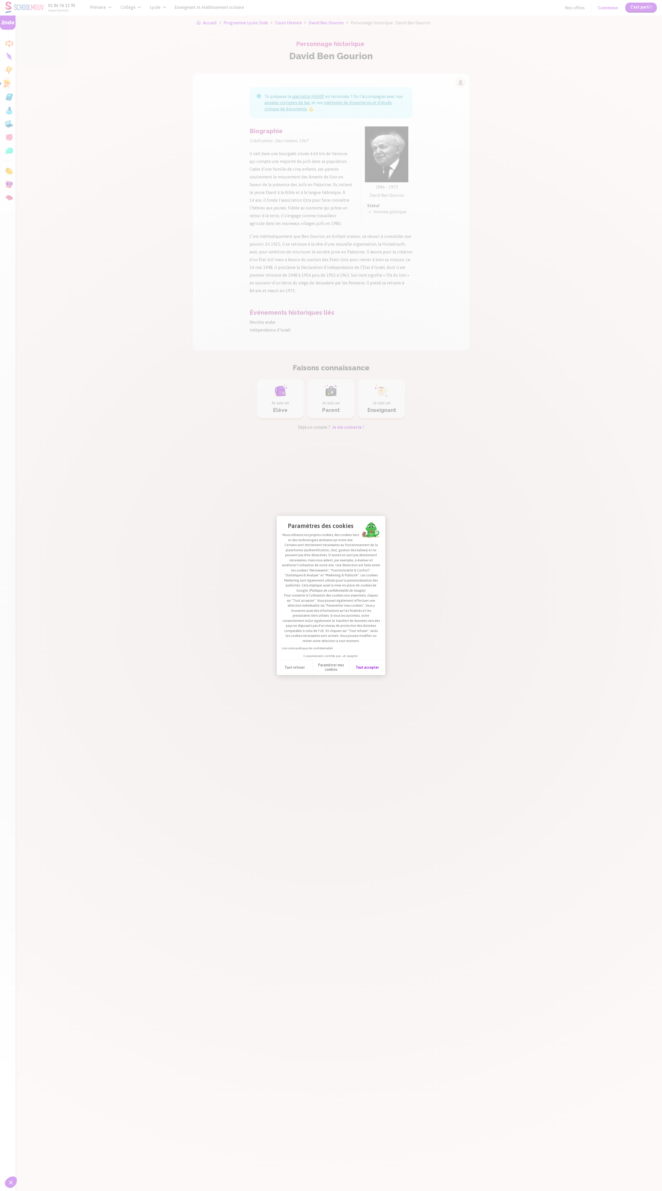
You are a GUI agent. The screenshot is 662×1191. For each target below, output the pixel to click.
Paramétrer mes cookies (331, 667)
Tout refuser (294, 667)
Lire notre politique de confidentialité (307, 648)
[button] (11, 1182)
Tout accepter (367, 667)
